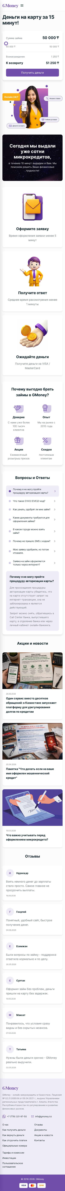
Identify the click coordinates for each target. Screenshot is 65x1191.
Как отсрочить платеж (14, 1140)
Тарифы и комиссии (13, 1152)
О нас (5, 1124)
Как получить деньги (14, 1129)
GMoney (10, 5)
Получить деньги (32, 72)
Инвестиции (9, 1158)
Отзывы (38, 1124)
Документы (40, 1129)
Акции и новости (43, 1135)
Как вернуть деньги (13, 1135)
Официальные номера (14, 1145)
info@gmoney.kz (43, 1116)
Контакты (39, 1140)
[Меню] (22, 5)
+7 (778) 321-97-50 (17, 1116)
